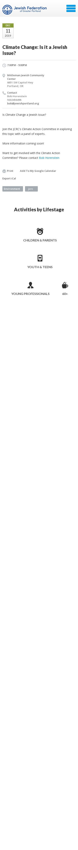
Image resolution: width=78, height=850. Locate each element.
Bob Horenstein (49, 158)
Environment (12, 189)
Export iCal (9, 178)
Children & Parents (40, 240)
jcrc (30, 189)
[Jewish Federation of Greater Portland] (24, 10)
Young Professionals (30, 294)
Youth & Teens (40, 267)
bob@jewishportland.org (23, 103)
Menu (71, 8)
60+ (65, 294)
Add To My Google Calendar (38, 171)
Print (10, 171)
